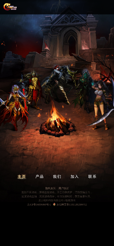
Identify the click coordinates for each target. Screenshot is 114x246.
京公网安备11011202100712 (71, 204)
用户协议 (63, 188)
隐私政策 (50, 188)
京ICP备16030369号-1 (39, 204)
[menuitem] (22, 177)
